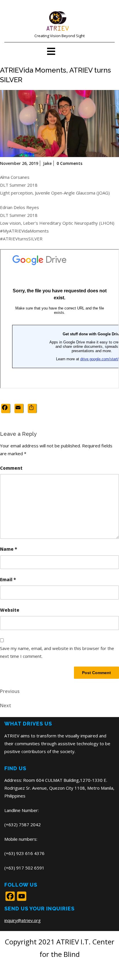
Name (8, 549)
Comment (11, 468)
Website (9, 610)
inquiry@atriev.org (22, 920)
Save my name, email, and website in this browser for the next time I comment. (57, 652)
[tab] (51, 51)
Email (8, 579)
